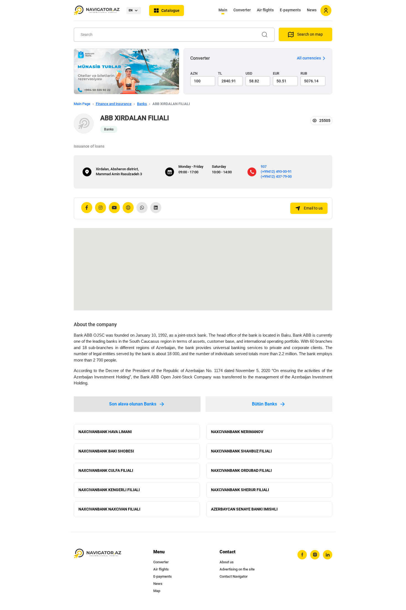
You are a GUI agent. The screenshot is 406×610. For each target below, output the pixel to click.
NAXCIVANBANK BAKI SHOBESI (106, 451)
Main (222, 10)
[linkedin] (327, 554)
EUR (276, 73)
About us (227, 562)
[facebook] (302, 554)
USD (249, 73)
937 (264, 166)
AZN (193, 73)
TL (220, 73)
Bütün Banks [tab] (264, 404)
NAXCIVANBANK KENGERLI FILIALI (109, 490)
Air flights (265, 10)
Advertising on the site (237, 569)
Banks (142, 104)
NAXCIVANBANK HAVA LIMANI (105, 432)
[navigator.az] (97, 554)
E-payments (290, 10)
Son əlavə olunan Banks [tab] (132, 404)
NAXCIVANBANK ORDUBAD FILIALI (241, 470)
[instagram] (315, 554)
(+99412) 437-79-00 (276, 176)
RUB (303, 73)
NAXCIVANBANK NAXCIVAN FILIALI (109, 509)
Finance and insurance (113, 104)
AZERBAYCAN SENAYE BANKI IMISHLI (244, 509)
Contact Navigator (234, 576)
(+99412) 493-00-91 (276, 171)
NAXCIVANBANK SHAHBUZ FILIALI (241, 451)
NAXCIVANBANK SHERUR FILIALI (240, 490)
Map (156, 591)
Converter (242, 10)
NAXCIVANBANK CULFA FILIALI (105, 470)
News (312, 10)
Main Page (82, 104)
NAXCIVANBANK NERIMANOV (237, 432)
